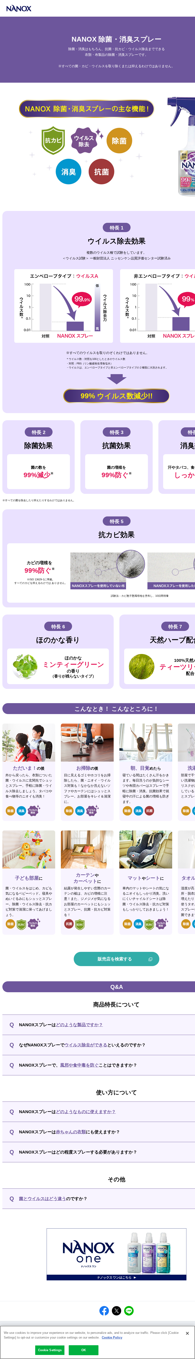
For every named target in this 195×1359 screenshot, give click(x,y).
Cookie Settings (50, 1350)
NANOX (18, 8)
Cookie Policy (112, 1337)
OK (83, 1350)
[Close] (187, 1333)
